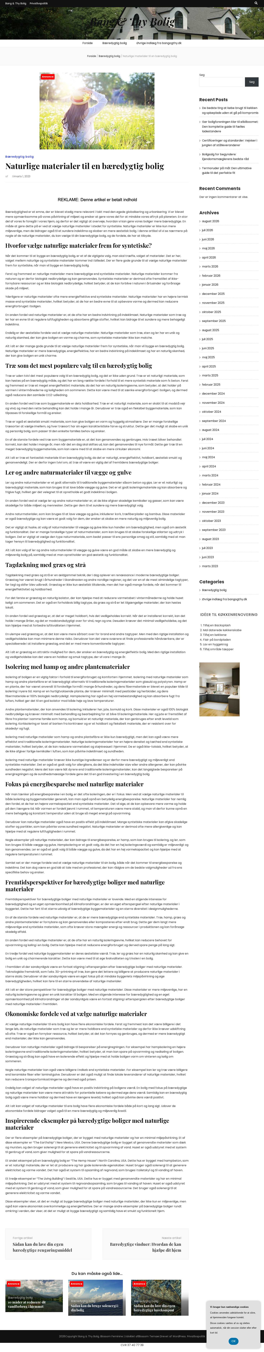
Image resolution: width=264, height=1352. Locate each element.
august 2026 (210, 221)
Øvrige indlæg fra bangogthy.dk (159, 43)
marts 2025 (210, 375)
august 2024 (210, 430)
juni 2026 (208, 239)
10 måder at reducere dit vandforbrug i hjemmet (27, 1304)
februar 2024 (211, 484)
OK (233, 1341)
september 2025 (214, 321)
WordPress (179, 1336)
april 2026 (209, 257)
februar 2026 (211, 276)
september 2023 (214, 530)
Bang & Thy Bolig (15, 3)
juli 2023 (207, 548)
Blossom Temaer (148, 1336)
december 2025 (213, 294)
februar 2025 (211, 385)
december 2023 (213, 503)
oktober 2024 (211, 412)
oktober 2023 (211, 521)
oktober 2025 (211, 312)
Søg (202, 75)
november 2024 (213, 403)
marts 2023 (210, 566)
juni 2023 (208, 557)
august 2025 (210, 330)
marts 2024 (210, 475)
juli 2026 (207, 230)
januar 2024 (210, 493)
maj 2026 (208, 248)
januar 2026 (210, 285)
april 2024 (209, 466)
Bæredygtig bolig (114, 43)
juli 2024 (207, 439)
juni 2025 (208, 348)
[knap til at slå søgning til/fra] (256, 3)
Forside (87, 43)
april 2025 (209, 366)
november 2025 (213, 303)
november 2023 (213, 512)
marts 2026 (210, 266)
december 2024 (213, 394)
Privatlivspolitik (39, 3)
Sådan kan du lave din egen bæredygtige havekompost (154, 1308)
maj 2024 (208, 457)
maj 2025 (208, 357)
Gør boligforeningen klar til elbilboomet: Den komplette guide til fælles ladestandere (230, 126)
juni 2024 (208, 448)
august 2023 (210, 539)
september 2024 (214, 421)
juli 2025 (207, 339)
